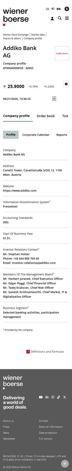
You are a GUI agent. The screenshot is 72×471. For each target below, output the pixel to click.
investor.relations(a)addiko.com (34, 263)
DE (47, 9)
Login (53, 18)
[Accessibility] (67, 8)
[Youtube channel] (41, 397)
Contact (43, 421)
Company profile (16, 116)
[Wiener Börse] (16, 16)
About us (8, 421)
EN (59, 9)
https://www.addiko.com (19, 190)
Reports (61, 135)
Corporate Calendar (35, 135)
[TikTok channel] (58, 397)
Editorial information (51, 427)
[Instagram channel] (52, 397)
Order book (46, 116)
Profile (10, 134)
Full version (45, 438)
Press (6, 427)
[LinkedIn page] (47, 397)
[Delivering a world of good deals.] (15, 404)
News (6, 432)
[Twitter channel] (64, 397)
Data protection (48, 432)
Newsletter (9, 438)
